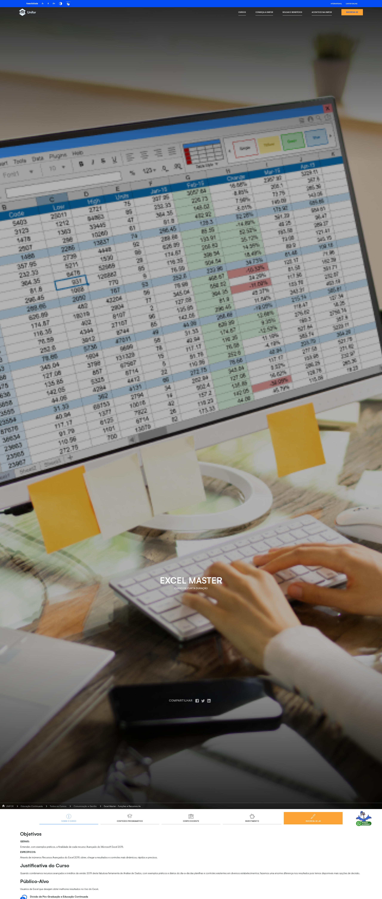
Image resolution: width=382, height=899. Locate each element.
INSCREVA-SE (352, 12)
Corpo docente (191, 821)
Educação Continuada (32, 806)
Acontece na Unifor (322, 12)
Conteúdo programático (130, 821)
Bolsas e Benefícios (292, 12)
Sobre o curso (68, 821)
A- (43, 3)
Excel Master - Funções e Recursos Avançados (126, 806)
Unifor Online (351, 3)
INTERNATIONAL (336, 3)
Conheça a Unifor (264, 12)
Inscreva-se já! (313, 821)
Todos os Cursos (58, 806)
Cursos (242, 12)
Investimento (252, 821)
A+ (54, 3)
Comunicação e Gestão (85, 806)
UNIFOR (10, 806)
